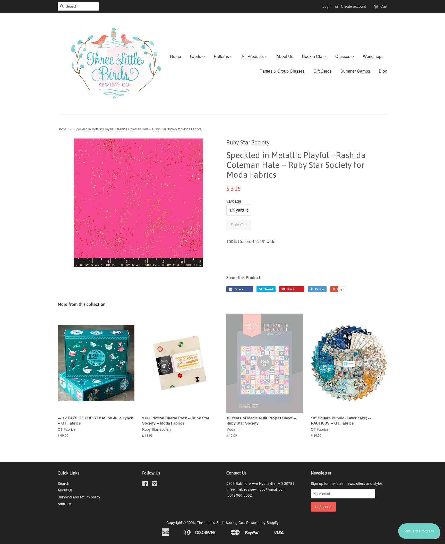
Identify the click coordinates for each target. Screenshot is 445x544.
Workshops (373, 56)
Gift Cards (322, 71)
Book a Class (314, 56)
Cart (383, 6)
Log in (327, 6)
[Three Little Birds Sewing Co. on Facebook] (145, 484)
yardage (233, 201)
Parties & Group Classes (282, 71)
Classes (343, 56)
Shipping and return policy (79, 496)
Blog (383, 71)
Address (64, 503)
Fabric (196, 56)
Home (175, 56)
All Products (253, 56)
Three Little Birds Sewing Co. (220, 522)
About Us (284, 56)
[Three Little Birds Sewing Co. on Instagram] (154, 484)
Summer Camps (355, 71)
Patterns (222, 56)
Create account (353, 6)
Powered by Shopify (262, 522)
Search (63, 483)
